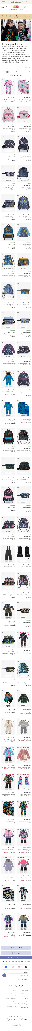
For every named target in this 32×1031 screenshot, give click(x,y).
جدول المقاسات (25, 1001)
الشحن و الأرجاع (25, 990)
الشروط (14, 1001)
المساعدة (14, 1004)
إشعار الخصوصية (12, 996)
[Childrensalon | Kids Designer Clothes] (16, 7)
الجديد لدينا (24, 12)
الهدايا (14, 990)
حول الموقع (26, 998)
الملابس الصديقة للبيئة (14, 986)
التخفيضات (15, 12)
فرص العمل (13, 993)
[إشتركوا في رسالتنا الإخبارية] (4, 975)
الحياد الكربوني (24, 1007)
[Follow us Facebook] (6, 967)
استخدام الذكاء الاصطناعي (10, 998)
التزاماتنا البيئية (25, 1010)
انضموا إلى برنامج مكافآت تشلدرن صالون (16, 957)
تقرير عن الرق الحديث (11, 1006)
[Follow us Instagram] (13, 967)
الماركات (7, 12)
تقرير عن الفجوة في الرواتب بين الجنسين (23, 1004)
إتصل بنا (26, 996)
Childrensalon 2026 (16, 1025)
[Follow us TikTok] (26, 967)
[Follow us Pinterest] (19, 967)
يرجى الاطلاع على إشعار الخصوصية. (24, 979)
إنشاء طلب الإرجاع (24, 993)
